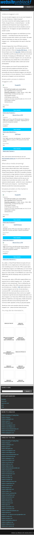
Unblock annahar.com (7, 518)
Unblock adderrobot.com (8, 489)
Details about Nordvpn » (8, 240)
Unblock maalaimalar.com (8, 483)
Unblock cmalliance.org (7, 522)
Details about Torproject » (9, 151)
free (6, 144)
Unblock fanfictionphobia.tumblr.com (11, 468)
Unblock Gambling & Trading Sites (10, 415)
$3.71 (6, 233)
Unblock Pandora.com (7, 500)
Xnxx (3, 407)
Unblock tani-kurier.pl (7, 499)
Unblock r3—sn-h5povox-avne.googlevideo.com (14, 514)
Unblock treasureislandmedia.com (10, 428)
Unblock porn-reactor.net (8, 526)
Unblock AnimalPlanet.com (8, 495)
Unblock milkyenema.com (8, 524)
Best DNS (18, 52)
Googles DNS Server (22, 50)
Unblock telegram (6, 417)
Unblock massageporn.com (8, 425)
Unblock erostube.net (7, 479)
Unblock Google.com (7, 475)
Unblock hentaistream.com (8, 473)
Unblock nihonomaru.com (8, 508)
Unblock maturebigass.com (8, 426)
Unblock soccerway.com (8, 462)
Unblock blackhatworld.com (8, 430)
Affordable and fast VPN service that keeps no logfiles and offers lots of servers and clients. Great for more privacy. (16, 228)
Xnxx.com (4, 401)
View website (17, 110)
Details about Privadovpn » (9, 112)
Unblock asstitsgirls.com (8, 419)
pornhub (4, 399)
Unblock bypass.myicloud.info (9, 493)
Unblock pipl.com (6, 504)
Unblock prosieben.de (7, 477)
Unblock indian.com (6, 491)
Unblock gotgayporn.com (8, 432)
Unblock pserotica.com (7, 502)
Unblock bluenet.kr (6, 512)
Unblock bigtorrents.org (7, 466)
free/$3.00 (6, 125)
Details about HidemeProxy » (9, 132)
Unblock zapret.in (6, 421)
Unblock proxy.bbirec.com (8, 460)
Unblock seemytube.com (8, 506)
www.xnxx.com (5, 403)
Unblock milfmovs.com (7, 464)
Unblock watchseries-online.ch (9, 520)
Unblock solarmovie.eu (7, 485)
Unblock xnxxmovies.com (8, 497)
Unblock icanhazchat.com (8, 471)
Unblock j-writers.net (7, 516)
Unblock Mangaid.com (7, 423)
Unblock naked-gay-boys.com (9, 481)
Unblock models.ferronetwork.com (10, 510)
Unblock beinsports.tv (7, 469)
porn (3, 405)
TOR (19, 287)
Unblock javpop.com (7, 487)
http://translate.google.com (8, 158)
